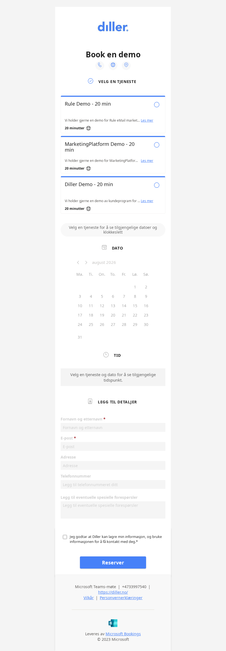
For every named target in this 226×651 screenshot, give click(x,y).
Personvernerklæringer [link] (121, 597)
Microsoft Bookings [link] (123, 633)
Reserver (113, 562)
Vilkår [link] (89, 597)
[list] (113, 156)
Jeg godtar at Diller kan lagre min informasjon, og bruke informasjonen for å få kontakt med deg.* (116, 539)
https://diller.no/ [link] (113, 592)
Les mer (147, 120)
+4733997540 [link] (134, 586)
